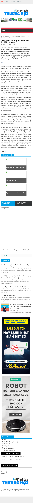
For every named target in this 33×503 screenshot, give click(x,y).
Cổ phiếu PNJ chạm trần (8, 295)
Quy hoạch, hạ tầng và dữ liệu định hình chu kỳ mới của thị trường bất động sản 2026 (20, 306)
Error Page (19, 1)
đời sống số (12, 44)
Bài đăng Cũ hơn (27, 250)
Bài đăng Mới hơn (5, 250)
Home (2, 1)
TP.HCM (5, 255)
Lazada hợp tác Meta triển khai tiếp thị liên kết (15, 287)
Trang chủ (16, 250)
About (7, 1)
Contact (13, 1)
